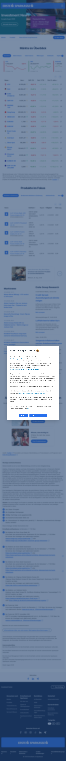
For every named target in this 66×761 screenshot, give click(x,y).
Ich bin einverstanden (38, 416)
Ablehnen (23, 416)
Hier (33, 359)
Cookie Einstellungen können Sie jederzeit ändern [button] (24, 369)
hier (28, 408)
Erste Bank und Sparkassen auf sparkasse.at (32, 393)
